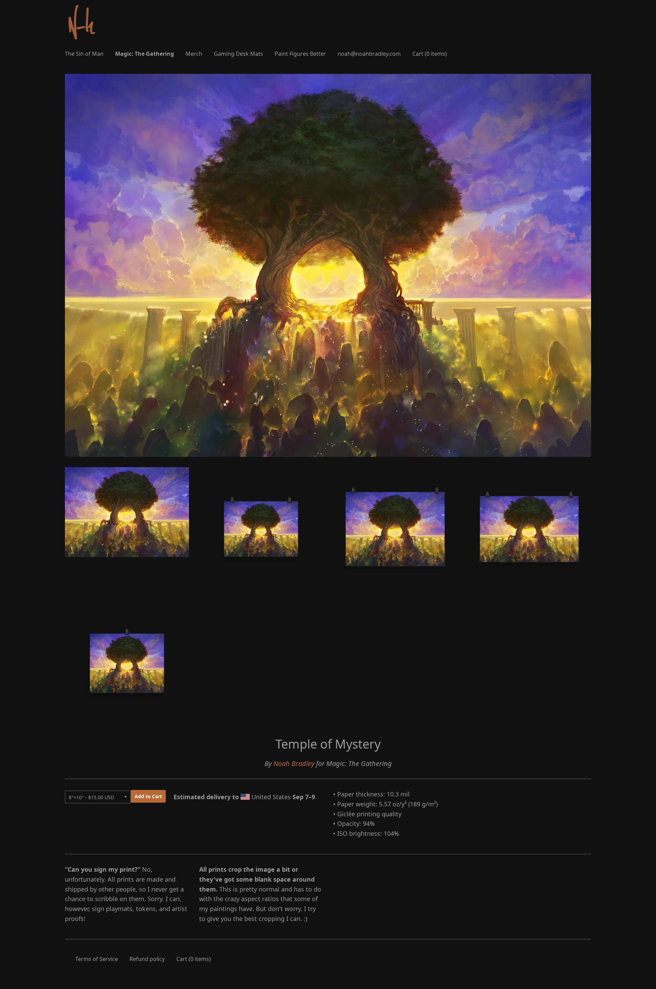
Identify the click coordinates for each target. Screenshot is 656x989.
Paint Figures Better (300, 53)
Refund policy (147, 959)
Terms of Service (96, 959)
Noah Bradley (293, 763)
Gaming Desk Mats (238, 53)
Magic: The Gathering (144, 53)
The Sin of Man (84, 53)
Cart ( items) (429, 53)
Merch (194, 53)
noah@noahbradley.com (369, 53)
